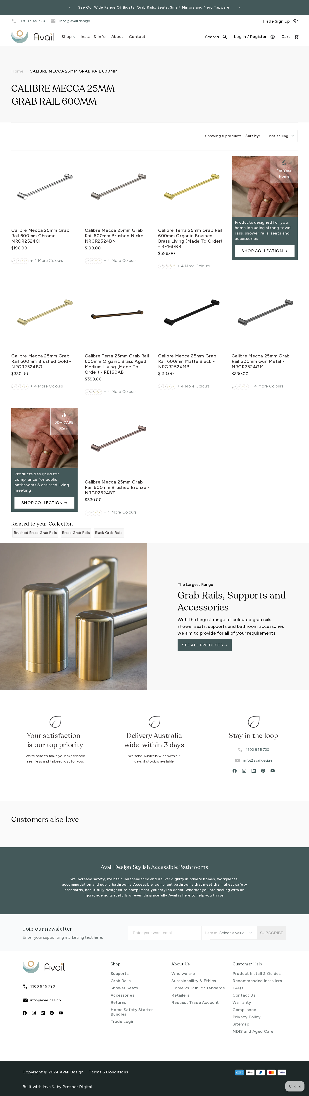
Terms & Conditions (108, 1072)
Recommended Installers (257, 980)
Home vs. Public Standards (198, 988)
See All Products (203, 645)
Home (17, 71)
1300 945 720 (32, 21)
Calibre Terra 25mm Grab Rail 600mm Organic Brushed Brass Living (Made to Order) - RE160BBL (190, 238)
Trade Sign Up (276, 21)
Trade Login (123, 1021)
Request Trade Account (195, 1002)
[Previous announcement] (70, 7)
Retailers (180, 995)
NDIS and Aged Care (253, 1031)
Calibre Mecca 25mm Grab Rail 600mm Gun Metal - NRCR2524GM (261, 361)
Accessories (122, 995)
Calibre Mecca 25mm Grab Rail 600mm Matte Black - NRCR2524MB (187, 361)
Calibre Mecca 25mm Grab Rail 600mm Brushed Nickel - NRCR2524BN (116, 235)
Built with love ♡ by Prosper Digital (57, 1086)
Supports (120, 973)
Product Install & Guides (256, 973)
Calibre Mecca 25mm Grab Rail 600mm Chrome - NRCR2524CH (40, 235)
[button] (216, 37)
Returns (118, 1002)
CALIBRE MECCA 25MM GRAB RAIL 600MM (74, 71)
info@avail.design (74, 21)
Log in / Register (250, 36)
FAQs (238, 988)
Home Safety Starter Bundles (132, 1012)
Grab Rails (121, 980)
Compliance (244, 1009)
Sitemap (241, 1024)
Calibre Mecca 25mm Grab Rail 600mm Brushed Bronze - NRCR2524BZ (117, 487)
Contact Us (244, 995)
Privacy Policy (247, 1016)
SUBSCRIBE (271, 933)
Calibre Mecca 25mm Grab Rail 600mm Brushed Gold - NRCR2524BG (41, 361)
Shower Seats (124, 988)
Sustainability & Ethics (193, 980)
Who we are (183, 973)
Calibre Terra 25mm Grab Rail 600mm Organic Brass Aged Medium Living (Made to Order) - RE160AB (117, 364)
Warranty (242, 1002)
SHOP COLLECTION (262, 250)
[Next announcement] (239, 7)
